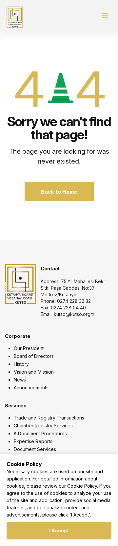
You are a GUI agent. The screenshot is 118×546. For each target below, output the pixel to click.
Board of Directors (34, 356)
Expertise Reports (33, 441)
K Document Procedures (40, 433)
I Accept (59, 530)
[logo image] (20, 283)
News (20, 379)
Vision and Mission (34, 372)
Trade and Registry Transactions (49, 417)
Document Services (35, 449)
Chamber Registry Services (43, 425)
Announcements (31, 387)
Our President (29, 348)
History (21, 364)
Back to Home (59, 191)
